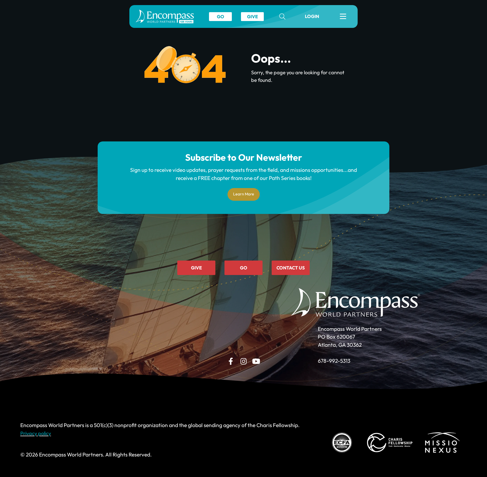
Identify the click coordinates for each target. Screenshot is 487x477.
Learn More (243, 193)
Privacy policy (35, 433)
